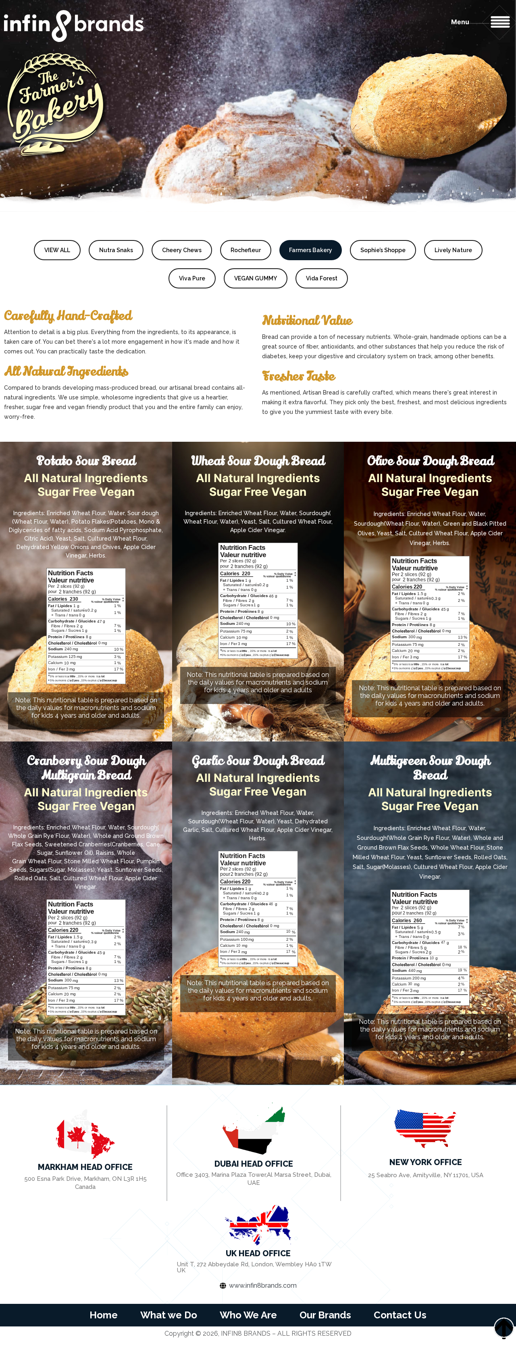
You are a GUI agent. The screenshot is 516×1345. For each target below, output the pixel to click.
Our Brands (325, 1315)
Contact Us (400, 1315)
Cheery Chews (182, 250)
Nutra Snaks (116, 250)
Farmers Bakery (310, 250)
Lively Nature (453, 250)
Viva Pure (192, 278)
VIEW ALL (57, 250)
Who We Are (248, 1315)
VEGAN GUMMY (255, 278)
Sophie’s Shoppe (383, 250)
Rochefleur (246, 250)
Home (103, 1315)
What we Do (168, 1315)
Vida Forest (321, 278)
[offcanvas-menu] (500, 22)
